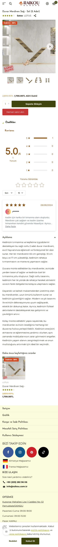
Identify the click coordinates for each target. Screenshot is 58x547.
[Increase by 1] (9, 101)
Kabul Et (30, 541)
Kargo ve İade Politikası (15, 422)
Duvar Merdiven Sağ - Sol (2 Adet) (13, 386)
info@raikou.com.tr (17, 486)
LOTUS (27, 15)
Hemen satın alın (15, 112)
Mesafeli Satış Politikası (15, 429)
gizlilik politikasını (40, 530)
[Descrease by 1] (9, 106)
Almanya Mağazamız (20, 460)
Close (10, 3)
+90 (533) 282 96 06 (17, 482)
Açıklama (7, 237)
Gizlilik (5, 415)
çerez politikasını (18, 534)
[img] (15, 205)
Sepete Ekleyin (34, 104)
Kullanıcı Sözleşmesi (12, 435)
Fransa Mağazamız (18, 466)
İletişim (6, 408)
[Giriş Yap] (47, 3)
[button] (50, 46)
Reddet (13, 541)
